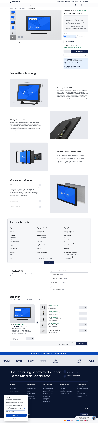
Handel (28, 391)
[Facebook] (83, 409)
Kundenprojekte (80, 386)
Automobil (28, 394)
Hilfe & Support (67, 1)
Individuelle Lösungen (39, 5)
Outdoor (45, 386)
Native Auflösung (40, 239)
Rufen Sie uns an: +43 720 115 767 (74, 370)
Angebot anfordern (60, 1)
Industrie (28, 386)
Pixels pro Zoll (40, 244)
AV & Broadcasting (30, 398)
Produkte (12, 5)
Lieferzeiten (62, 388)
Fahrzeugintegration (47, 390)
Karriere (79, 391)
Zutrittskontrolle (47, 401)
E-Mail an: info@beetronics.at (73, 375)
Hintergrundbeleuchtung (42, 252)
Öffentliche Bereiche (48, 393)
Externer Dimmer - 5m (53, 324)
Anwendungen (29, 5)
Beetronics (15, 2)
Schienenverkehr (30, 396)
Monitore (12, 386)
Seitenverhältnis (40, 235)
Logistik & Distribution (31, 388)
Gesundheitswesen (30, 399)
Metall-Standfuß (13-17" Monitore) (55, 318)
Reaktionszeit (67, 248)
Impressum (79, 396)
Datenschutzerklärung (82, 394)
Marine (28, 390)
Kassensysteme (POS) (48, 394)
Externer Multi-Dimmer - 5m (54, 330)
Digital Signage (46, 396)
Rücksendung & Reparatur (66, 391)
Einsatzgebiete (20, 5)
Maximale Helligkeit (68, 231)
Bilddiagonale (40, 231)
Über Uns (72, 1)
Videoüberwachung (47, 399)
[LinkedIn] (85, 409)
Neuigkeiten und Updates (82, 388)
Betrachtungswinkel (68, 244)
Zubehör (11, 390)
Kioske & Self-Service (48, 388)
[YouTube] (87, 409)
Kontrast (65, 239)
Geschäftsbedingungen (82, 393)
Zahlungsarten (63, 390)
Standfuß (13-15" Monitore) (54, 312)
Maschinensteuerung (48, 391)
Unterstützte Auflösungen (69, 252)
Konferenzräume (47, 398)
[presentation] (19, 37)
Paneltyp (38, 248)
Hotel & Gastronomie (31, 393)
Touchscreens (13, 388)
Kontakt (76, 1)
